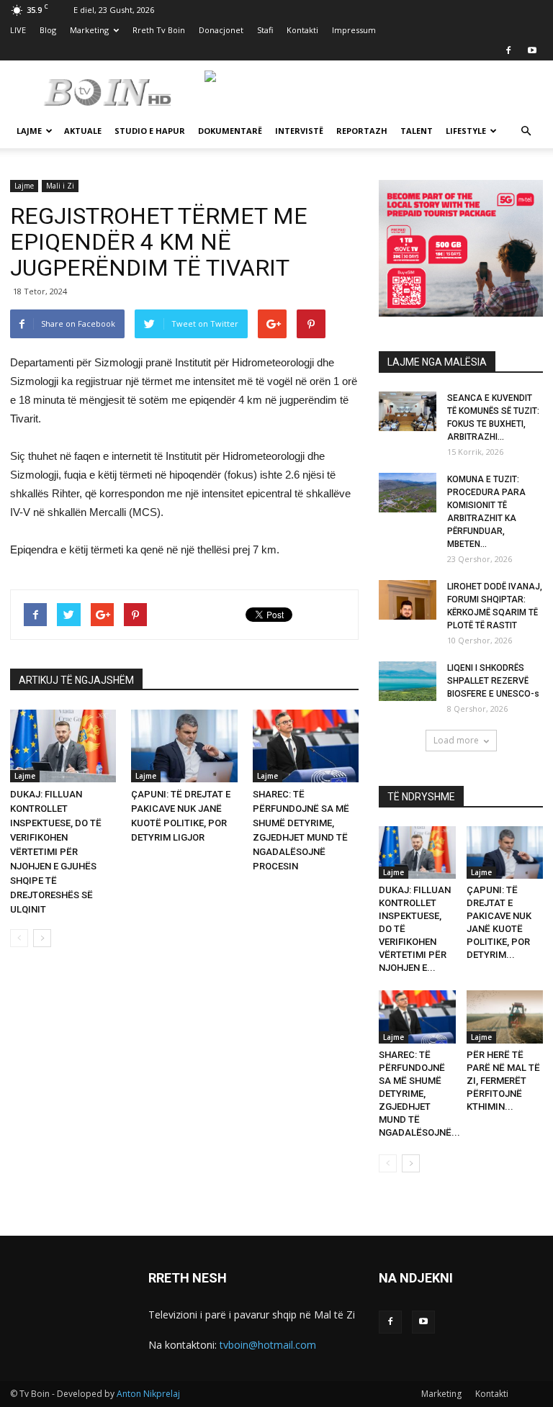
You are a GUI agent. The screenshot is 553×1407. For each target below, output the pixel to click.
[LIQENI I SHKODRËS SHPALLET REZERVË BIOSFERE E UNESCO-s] (407, 681)
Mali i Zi (60, 186)
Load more (456, 740)
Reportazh (361, 130)
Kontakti (302, 29)
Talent (416, 130)
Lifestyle (466, 130)
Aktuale (83, 130)
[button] (525, 131)
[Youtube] (532, 50)
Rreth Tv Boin (158, 29)
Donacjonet (221, 29)
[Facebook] (508, 50)
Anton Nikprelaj (148, 1394)
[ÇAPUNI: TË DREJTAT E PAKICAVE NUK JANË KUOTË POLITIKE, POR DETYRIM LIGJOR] (184, 746)
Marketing (89, 29)
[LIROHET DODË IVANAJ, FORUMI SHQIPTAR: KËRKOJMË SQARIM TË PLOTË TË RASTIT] (407, 600)
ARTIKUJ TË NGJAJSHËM (76, 680)
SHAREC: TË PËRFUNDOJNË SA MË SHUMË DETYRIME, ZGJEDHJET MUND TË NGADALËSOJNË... (419, 1093)
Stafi (265, 29)
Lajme (29, 130)
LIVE (18, 29)
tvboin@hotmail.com (268, 1345)
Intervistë (299, 130)
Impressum (354, 29)
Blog (48, 29)
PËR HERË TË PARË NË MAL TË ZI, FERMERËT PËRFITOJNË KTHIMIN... (503, 1080)
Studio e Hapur (149, 130)
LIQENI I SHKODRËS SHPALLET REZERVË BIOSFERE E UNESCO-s (493, 681)
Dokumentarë (230, 130)
